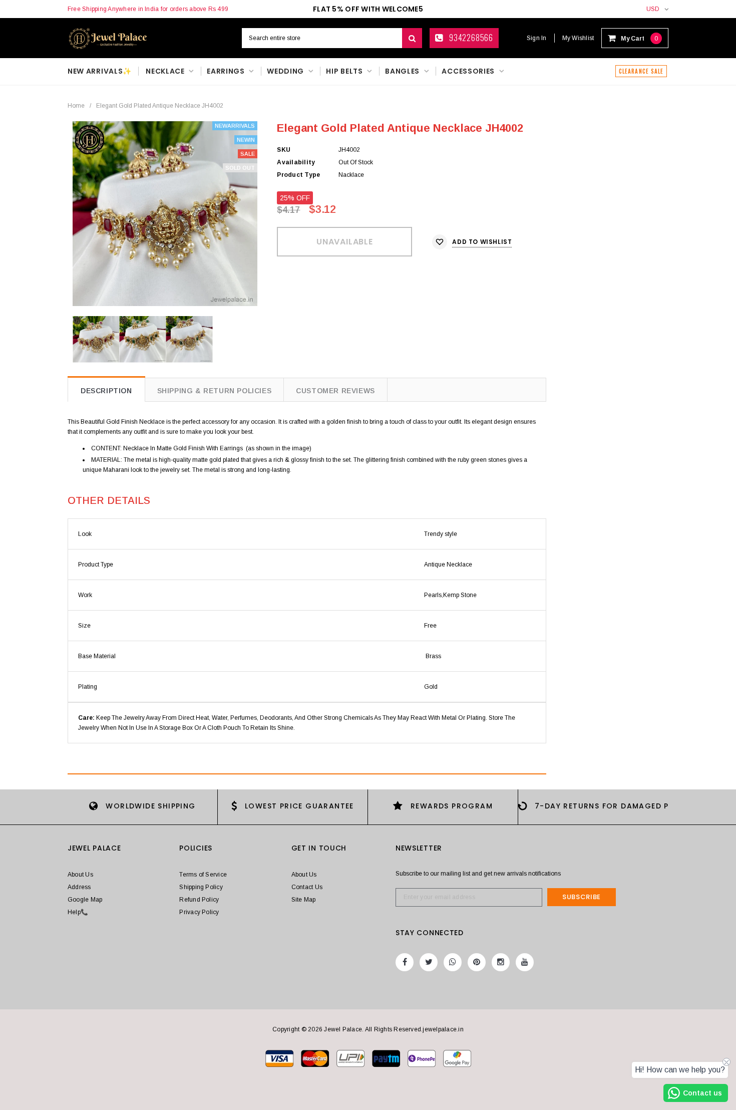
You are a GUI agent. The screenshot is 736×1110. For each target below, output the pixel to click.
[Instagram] (501, 962)
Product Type (298, 174)
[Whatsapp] (453, 962)
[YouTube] (525, 962)
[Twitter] (429, 962)
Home (76, 105)
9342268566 (470, 38)
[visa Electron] (315, 1057)
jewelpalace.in (443, 1029)
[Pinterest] (477, 962)
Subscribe (581, 897)
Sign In (537, 38)
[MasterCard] (351, 1057)
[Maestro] (387, 1057)
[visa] (280, 1057)
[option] (165, 213)
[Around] (457, 1057)
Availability (296, 162)
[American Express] (422, 1057)
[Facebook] (405, 962)
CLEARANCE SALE (641, 71)
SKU (283, 149)
